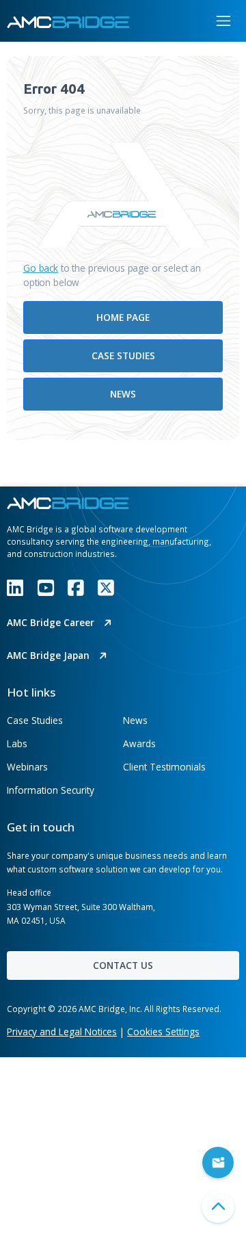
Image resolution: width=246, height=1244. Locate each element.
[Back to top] (218, 1207)
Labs (17, 743)
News (123, 393)
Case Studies (123, 355)
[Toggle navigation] (223, 20)
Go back (40, 267)
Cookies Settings (163, 1031)
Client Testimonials (164, 766)
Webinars (27, 766)
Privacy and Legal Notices (62, 1031)
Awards (139, 743)
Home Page (123, 317)
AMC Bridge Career (52, 622)
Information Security (50, 789)
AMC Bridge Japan (49, 655)
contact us (123, 965)
